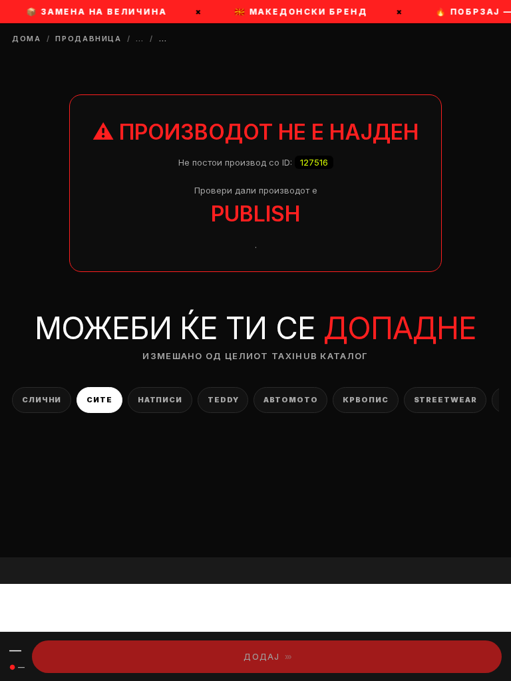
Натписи (160, 399)
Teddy (223, 399)
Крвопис (365, 399)
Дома (26, 38)
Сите (99, 399)
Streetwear (445, 399)
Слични (41, 399)
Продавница (88, 38)
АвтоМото (290, 399)
